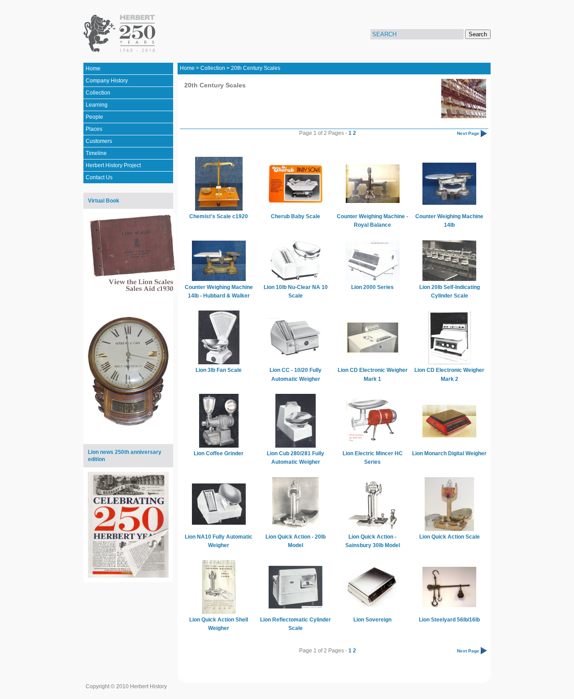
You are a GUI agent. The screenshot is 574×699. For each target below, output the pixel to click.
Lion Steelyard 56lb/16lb (449, 620)
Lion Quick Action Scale (449, 537)
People (94, 117)
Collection (98, 93)
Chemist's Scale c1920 (218, 216)
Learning (97, 105)
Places (94, 129)
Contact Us (99, 177)
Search (478, 34)
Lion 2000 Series (372, 287)
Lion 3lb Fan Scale (219, 370)
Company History (107, 81)
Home (93, 68)
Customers (99, 141)
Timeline (96, 153)
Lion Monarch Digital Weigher (449, 453)
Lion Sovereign (372, 620)
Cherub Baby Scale (295, 216)
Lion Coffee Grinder (219, 453)
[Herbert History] (121, 33)
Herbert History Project (113, 165)
